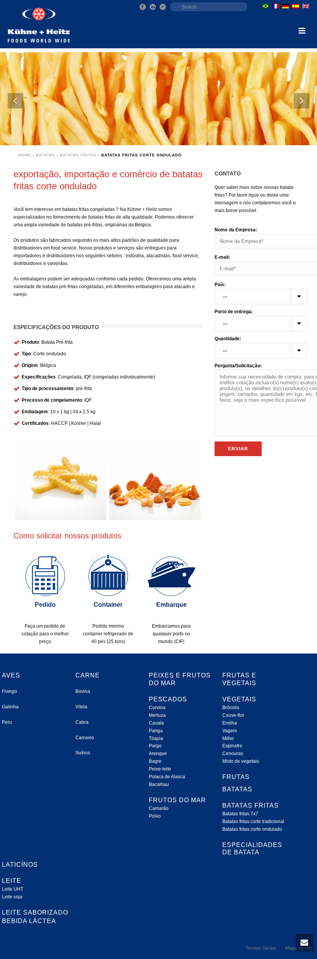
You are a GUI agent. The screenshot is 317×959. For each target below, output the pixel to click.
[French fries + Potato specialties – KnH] (154, 481)
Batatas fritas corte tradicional (253, 821)
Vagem (229, 730)
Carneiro (84, 737)
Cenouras (232, 753)
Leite (11, 881)
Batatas (45, 155)
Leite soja (12, 897)
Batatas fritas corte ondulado (252, 829)
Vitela (81, 706)
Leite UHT (12, 889)
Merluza (157, 715)
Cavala (156, 723)
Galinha (10, 706)
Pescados (168, 699)
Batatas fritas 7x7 (240, 813)
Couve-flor (233, 715)
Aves (11, 675)
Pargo (155, 746)
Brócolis (230, 707)
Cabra (82, 722)
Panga (156, 730)
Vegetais (239, 699)
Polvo (155, 816)
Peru (7, 722)
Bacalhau (159, 784)
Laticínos (20, 864)
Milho (228, 738)
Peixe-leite (160, 769)
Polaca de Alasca (167, 776)
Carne (87, 675)
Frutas (236, 777)
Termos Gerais (260, 948)
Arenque (158, 753)
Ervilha (229, 723)
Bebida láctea (29, 921)
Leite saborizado (35, 912)
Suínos (82, 752)
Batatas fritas (78, 155)
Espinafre (232, 746)
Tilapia (156, 738)
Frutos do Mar (177, 800)
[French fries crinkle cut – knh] (60, 481)
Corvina (157, 707)
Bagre (155, 761)
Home (24, 155)
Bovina (82, 691)
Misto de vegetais (240, 761)
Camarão (159, 808)
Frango (9, 691)
